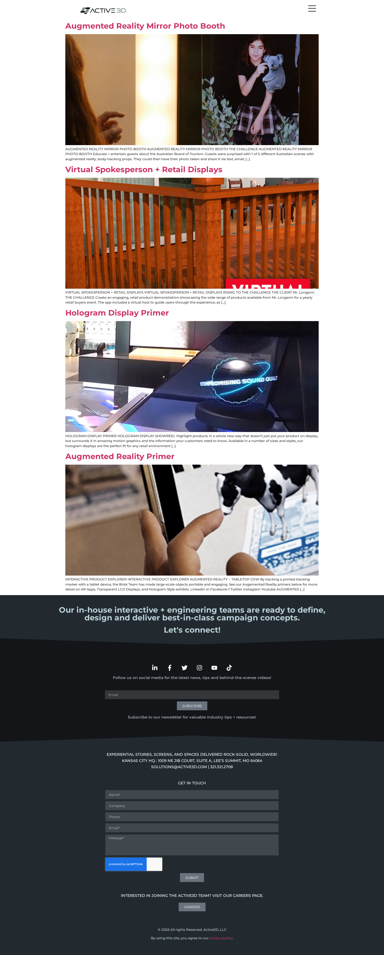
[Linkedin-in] (155, 668)
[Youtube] (214, 668)
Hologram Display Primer (117, 313)
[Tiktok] (229, 668)
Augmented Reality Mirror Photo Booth (145, 26)
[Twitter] (185, 668)
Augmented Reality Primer (119, 456)
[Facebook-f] (170, 668)
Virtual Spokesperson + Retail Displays (143, 169)
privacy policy (221, 938)
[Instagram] (199, 668)
